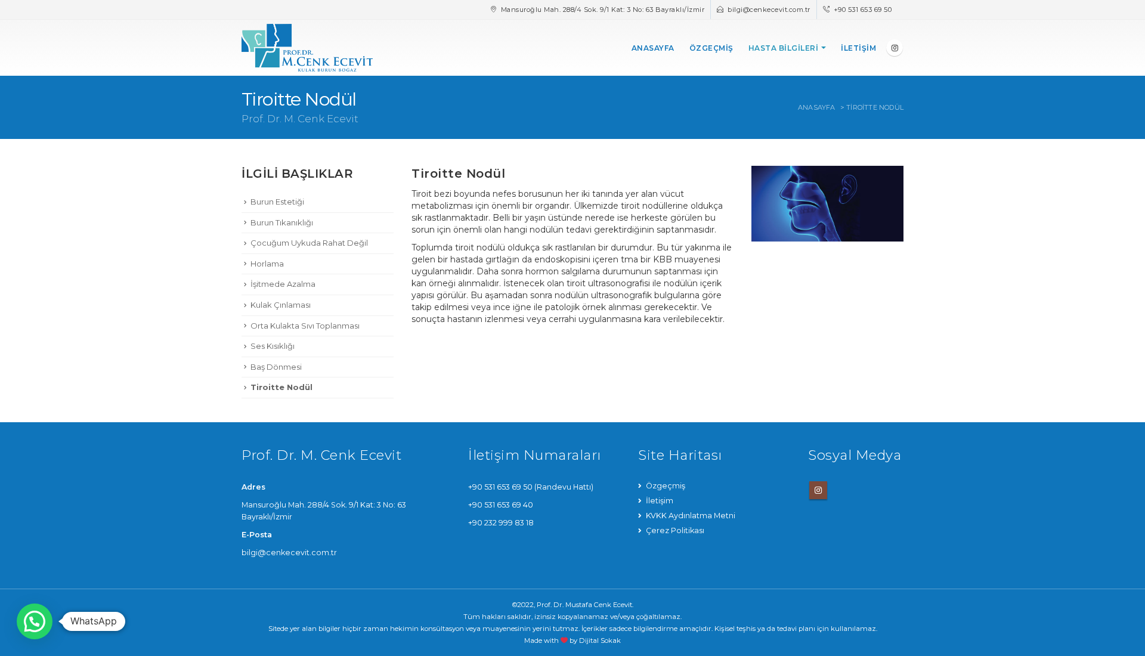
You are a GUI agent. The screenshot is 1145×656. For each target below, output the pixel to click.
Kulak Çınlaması (280, 305)
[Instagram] (894, 47)
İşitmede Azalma (282, 284)
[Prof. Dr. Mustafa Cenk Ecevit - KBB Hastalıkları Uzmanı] (307, 48)
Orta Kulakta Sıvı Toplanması (305, 325)
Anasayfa (653, 48)
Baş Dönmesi (276, 367)
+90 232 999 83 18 (501, 522)
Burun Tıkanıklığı (281, 222)
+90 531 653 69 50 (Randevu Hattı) (530, 486)
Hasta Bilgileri (783, 48)
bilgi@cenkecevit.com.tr (769, 9)
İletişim (858, 48)
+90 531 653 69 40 (500, 504)
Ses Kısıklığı (272, 346)
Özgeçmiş (711, 48)
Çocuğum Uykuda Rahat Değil (309, 242)
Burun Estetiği (277, 201)
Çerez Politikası (675, 530)
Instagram (818, 490)
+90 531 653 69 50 (863, 9)
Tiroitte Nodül (281, 387)
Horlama (267, 263)
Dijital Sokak (600, 640)
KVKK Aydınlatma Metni (690, 515)
